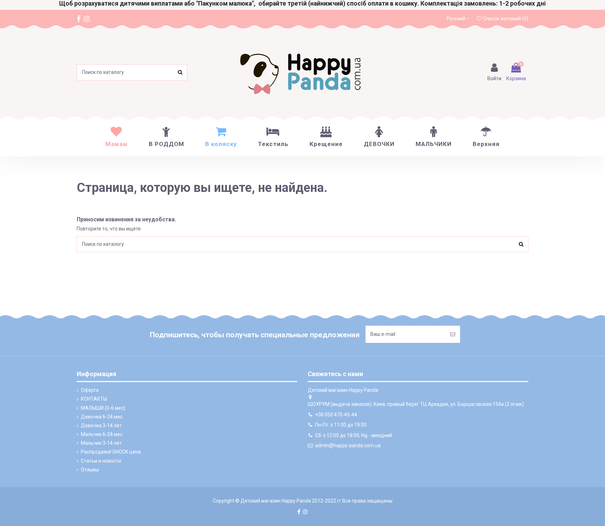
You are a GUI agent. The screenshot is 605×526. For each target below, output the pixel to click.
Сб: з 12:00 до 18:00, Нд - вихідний (353, 435)
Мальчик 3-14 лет (101, 443)
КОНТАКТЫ (94, 399)
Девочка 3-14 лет (101, 425)
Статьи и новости (101, 461)
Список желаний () (505, 18)
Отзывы (90, 469)
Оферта (90, 390)
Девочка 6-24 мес (102, 417)
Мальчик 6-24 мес (102, 434)
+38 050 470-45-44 (336, 414)
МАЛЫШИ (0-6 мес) (103, 408)
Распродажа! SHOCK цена (111, 452)
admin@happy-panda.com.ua (348, 445)
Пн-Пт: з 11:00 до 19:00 (341, 425)
